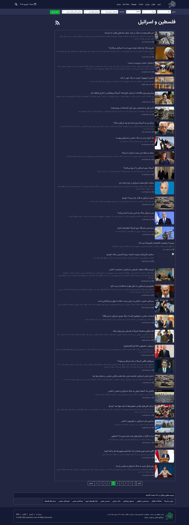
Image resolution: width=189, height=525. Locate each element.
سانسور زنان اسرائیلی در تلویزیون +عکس (137, 421)
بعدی (91, 483)
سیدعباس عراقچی (143, 501)
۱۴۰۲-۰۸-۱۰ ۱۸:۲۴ (147, 415)
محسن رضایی (105, 501)
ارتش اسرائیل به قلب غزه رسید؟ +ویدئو (138, 198)
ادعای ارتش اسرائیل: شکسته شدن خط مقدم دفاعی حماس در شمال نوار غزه (123, 376)
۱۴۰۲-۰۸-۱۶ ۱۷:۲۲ (147, 220)
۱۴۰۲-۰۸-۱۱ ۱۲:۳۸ (147, 370)
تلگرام (24, 514)
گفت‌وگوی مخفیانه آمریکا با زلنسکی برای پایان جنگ (133, 331)
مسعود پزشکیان (128, 501)
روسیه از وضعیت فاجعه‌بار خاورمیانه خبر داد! (156, 243)
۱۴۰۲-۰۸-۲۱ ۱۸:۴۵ (147, 72)
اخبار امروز (55, 12)
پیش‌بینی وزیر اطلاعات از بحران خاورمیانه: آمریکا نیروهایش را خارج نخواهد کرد (122, 93)
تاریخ (173, 12)
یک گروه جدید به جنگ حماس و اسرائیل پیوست (135, 138)
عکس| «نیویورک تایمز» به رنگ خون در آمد (137, 78)
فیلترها (121, 12)
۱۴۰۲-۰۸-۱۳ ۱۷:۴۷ (146, 355)
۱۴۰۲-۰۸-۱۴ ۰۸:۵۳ (146, 340)
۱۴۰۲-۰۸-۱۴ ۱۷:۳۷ (146, 308)
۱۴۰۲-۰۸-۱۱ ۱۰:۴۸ (147, 383)
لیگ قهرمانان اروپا (92, 501)
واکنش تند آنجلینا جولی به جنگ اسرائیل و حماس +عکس (131, 391)
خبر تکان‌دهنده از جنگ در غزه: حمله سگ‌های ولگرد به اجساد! (129, 33)
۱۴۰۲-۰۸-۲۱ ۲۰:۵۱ (147, 57)
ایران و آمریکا (168, 501)
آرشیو (31, 514)
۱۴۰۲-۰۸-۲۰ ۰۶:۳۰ (147, 132)
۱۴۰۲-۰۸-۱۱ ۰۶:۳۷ (147, 398)
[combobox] (164, 12)
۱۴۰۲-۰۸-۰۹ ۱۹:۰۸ (147, 475)
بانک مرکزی (116, 501)
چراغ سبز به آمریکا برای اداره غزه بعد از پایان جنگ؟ (133, 123)
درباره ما (39, 514)
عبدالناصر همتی (77, 501)
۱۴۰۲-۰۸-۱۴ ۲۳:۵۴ (146, 281)
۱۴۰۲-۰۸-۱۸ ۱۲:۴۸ (147, 160)
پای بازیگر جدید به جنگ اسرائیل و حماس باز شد (135, 466)
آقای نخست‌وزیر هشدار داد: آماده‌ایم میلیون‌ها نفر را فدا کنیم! (129, 451)
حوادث (140, 4)
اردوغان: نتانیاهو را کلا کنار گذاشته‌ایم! (138, 346)
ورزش (147, 4)
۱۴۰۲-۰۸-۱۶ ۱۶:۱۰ (167, 250)
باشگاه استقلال (157, 501)
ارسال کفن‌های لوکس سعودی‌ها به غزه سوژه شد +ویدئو (131, 406)
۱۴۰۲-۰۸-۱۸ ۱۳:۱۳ (147, 145)
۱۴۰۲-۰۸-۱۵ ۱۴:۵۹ (147, 261)
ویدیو (119, 4)
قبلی (139, 483)
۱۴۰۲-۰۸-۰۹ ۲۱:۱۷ (147, 458)
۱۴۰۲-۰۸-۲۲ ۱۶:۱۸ (147, 42)
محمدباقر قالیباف (50, 501)
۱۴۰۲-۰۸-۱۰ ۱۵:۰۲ (147, 443)
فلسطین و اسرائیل (156, 22)
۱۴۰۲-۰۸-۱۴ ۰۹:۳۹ (147, 323)
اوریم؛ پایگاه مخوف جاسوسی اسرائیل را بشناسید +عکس (131, 269)
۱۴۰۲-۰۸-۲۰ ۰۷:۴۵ (147, 115)
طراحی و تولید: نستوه (152, 517)
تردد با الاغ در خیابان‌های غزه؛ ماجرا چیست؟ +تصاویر (132, 436)
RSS (17, 514)
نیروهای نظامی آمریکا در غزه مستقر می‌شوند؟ (135, 361)
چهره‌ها (133, 4)
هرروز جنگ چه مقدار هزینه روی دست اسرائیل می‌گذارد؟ (131, 48)
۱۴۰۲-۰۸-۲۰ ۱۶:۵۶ (147, 102)
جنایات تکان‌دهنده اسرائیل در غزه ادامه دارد (136, 183)
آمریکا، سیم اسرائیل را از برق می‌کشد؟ (138, 168)
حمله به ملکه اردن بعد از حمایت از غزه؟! (138, 153)
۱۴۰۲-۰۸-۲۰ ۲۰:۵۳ (146, 85)
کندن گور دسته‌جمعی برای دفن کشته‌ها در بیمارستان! (132, 108)
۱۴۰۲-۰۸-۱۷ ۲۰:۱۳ (147, 192)
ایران (159, 4)
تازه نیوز (170, 4)
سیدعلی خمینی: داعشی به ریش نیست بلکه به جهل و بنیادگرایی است (126, 301)
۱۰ (96, 483)
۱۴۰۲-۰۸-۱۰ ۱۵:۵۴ (147, 428)
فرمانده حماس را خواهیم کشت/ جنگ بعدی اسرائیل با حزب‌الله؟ (128, 316)
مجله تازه (126, 4)
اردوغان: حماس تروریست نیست (141, 63)
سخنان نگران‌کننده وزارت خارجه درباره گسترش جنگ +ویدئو (130, 254)
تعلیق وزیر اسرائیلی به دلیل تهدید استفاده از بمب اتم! (132, 286)
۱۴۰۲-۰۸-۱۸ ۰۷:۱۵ (147, 175)
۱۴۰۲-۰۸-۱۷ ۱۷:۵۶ (147, 205)
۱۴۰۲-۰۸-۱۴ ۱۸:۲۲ (147, 295)
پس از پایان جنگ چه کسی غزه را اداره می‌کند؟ (136, 213)
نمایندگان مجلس (64, 501)
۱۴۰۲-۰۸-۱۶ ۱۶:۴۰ (147, 235)
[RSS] (57, 23)
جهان (153, 4)
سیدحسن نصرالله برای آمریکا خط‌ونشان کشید (135, 228)
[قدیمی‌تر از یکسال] (164, 38)
